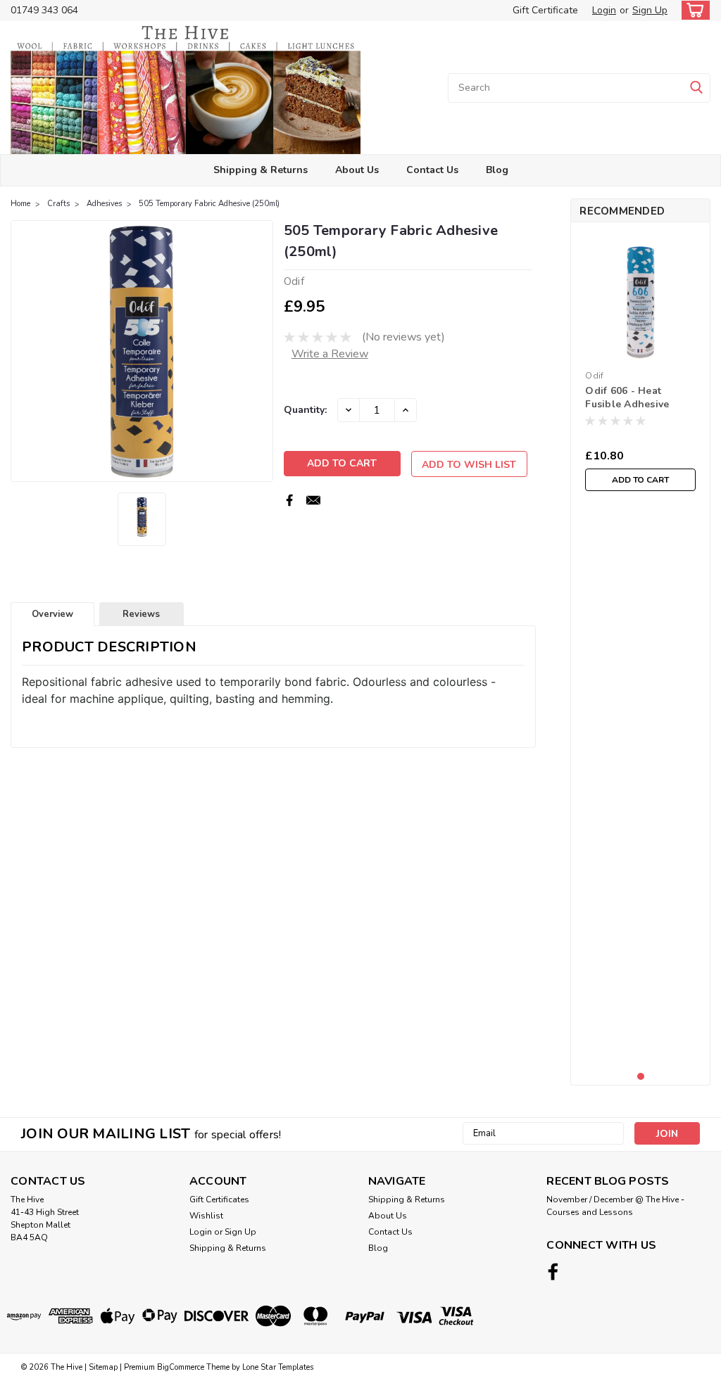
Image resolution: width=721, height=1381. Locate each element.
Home (20, 203)
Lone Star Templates (277, 1367)
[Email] (313, 500)
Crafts (58, 203)
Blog (497, 170)
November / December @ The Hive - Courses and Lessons (615, 1206)
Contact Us (432, 170)
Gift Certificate (545, 10)
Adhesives (104, 203)
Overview (52, 614)
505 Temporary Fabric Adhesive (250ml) (209, 203)
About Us (357, 170)
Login (604, 10)
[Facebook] (289, 500)
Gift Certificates (219, 1199)
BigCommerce (180, 1367)
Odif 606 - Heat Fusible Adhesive (627, 397)
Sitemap (103, 1367)
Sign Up (649, 10)
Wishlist (206, 1215)
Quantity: (305, 409)
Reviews (141, 614)
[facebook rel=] (553, 1271)
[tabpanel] (640, 365)
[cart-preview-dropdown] (692, 10)
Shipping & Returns (260, 170)
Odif (594, 375)
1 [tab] (641, 1077)
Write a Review (329, 354)
